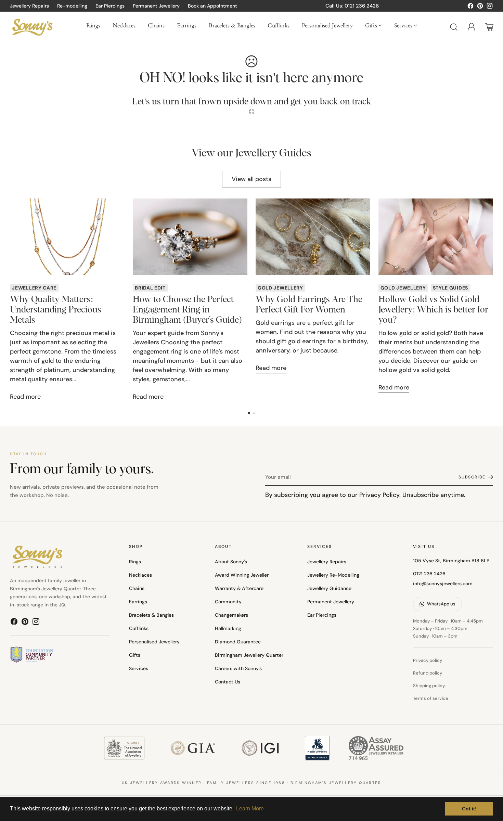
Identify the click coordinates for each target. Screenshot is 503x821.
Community (228, 602)
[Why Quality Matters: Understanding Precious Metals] (67, 236)
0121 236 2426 (429, 573)
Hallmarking (228, 628)
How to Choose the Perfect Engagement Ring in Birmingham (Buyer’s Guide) (187, 310)
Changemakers (231, 615)
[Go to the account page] (471, 27)
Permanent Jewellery (330, 602)
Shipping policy (429, 686)
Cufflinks (139, 628)
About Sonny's (231, 562)
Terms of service (430, 698)
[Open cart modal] (489, 27)
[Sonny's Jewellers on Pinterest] (480, 7)
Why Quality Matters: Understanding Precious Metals (55, 310)
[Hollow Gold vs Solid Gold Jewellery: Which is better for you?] (435, 236)
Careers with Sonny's (238, 668)
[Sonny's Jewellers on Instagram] (489, 7)
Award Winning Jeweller (242, 575)
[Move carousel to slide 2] (254, 413)
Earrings (138, 602)
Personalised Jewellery (154, 642)
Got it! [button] (469, 808)
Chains (136, 588)
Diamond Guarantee (238, 642)
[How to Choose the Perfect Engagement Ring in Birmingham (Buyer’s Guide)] (190, 236)
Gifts (134, 655)
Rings (135, 562)
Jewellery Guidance (329, 588)
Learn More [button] (250, 808)
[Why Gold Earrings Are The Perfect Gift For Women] (313, 236)
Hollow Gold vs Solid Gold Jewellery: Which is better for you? (433, 310)
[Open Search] (453, 27)
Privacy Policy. (380, 495)
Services (138, 668)
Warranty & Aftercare (239, 588)
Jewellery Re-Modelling (333, 575)
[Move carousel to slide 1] (249, 413)
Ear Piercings (321, 615)
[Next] (491, 300)
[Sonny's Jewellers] (32, 27)
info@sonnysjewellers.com (443, 583)
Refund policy (427, 673)
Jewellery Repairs (326, 562)
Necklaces (140, 575)
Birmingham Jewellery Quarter (249, 655)
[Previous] (12, 300)
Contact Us (227, 682)
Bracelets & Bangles (151, 615)
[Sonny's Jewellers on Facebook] (470, 7)
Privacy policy (427, 660)
